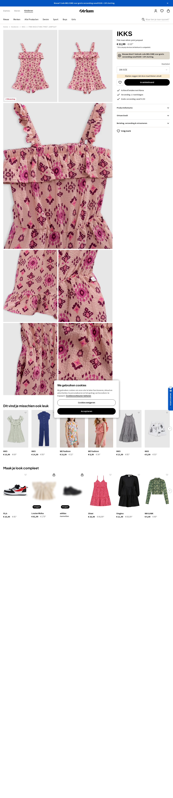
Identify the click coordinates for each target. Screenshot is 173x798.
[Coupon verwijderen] (170, 387)
